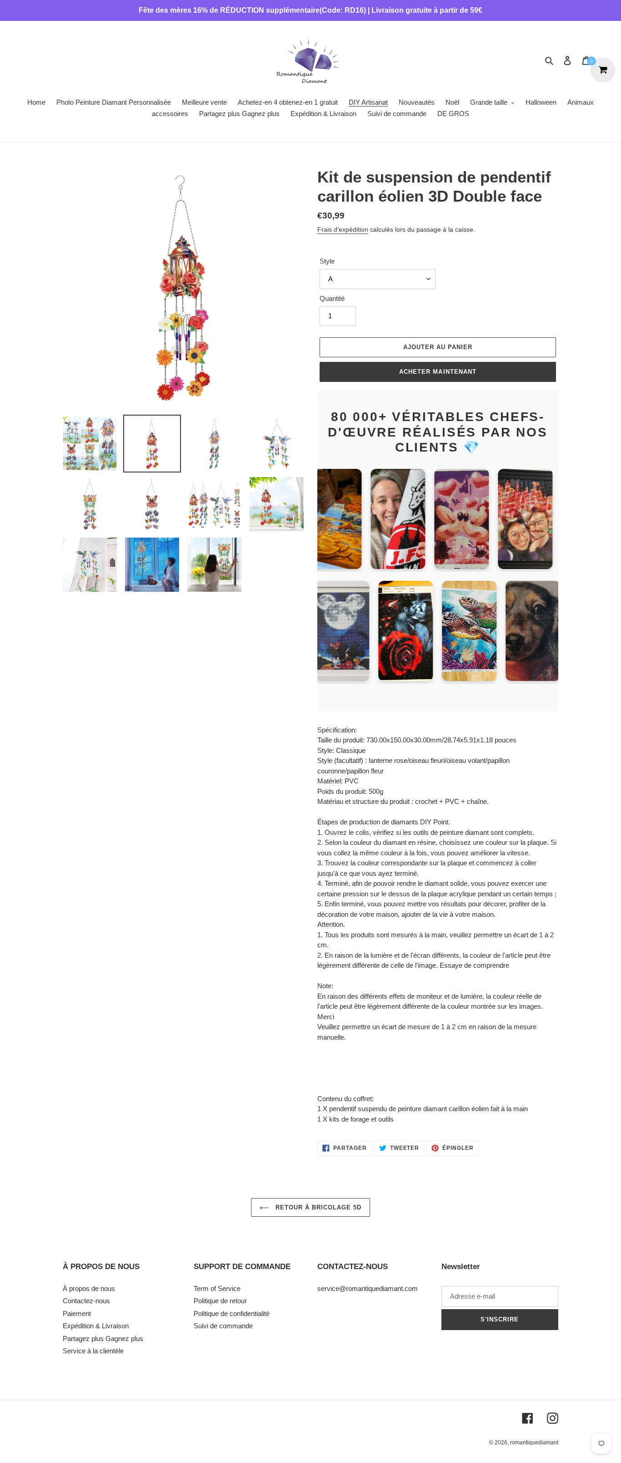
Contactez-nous (86, 1301)
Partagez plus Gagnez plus (103, 1338)
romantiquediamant (534, 1442)
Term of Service (217, 1288)
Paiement (77, 1313)
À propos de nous (89, 1288)
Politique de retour (220, 1301)
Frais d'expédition (342, 229)
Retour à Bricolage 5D (317, 1207)
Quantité (332, 298)
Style (327, 261)
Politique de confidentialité (232, 1313)
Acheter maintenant (437, 371)
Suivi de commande (223, 1326)
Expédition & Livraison (96, 1326)
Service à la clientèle (93, 1351)
